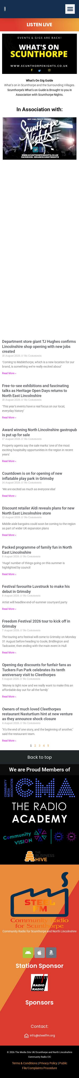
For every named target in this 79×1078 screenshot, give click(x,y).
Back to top (39, 757)
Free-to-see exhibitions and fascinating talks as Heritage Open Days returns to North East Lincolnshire (35, 390)
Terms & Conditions (24, 1063)
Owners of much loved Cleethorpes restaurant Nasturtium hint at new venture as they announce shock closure (37, 714)
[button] (70, 9)
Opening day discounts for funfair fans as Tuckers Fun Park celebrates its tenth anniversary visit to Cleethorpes (36, 670)
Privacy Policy (48, 1063)
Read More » (9, 373)
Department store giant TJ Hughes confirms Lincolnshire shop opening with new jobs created (39, 346)
